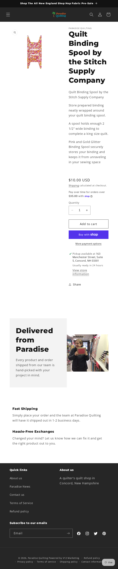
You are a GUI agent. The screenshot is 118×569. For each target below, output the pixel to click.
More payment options (88, 243)
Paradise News (20, 486)
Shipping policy (69, 561)
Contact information (93, 561)
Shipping (74, 185)
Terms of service (46, 561)
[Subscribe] (68, 533)
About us (16, 478)
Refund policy (19, 511)
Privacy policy (25, 561)
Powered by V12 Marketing (64, 558)
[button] (8, 14)
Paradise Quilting (38, 558)
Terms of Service (21, 503)
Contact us (17, 495)
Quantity (74, 202)
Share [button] (77, 284)
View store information (81, 272)
